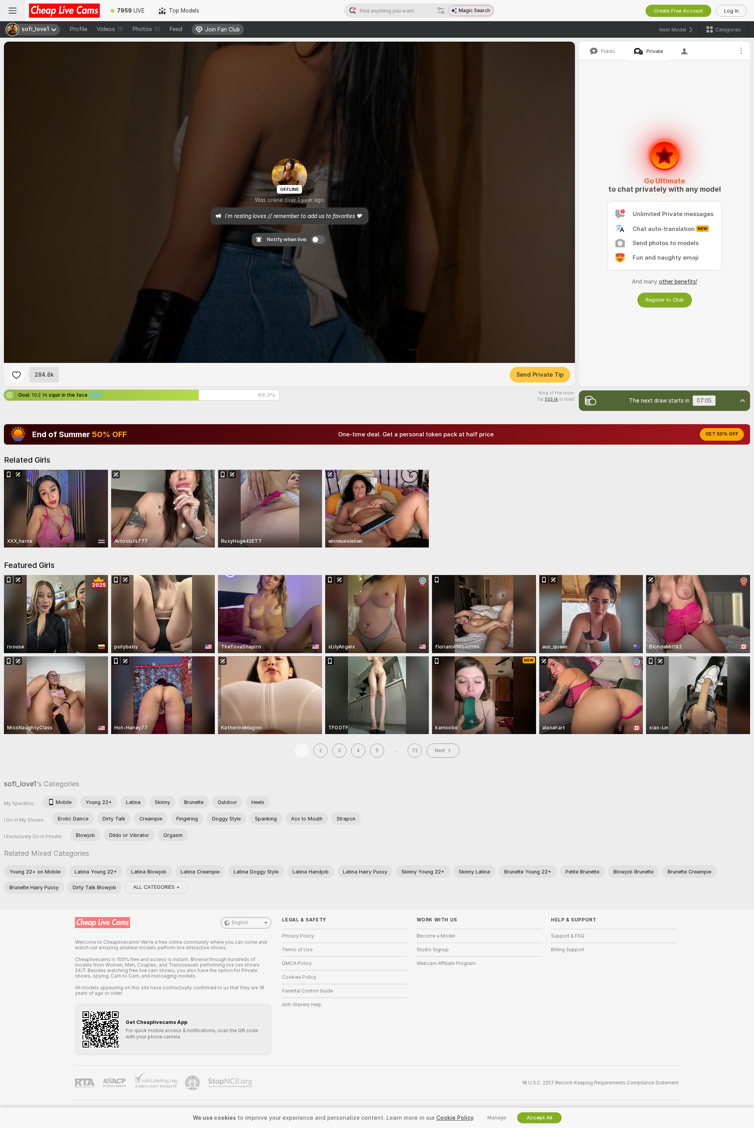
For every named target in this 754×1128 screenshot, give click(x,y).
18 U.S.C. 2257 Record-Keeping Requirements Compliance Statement (600, 1083)
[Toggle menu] (12, 10)
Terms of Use (297, 949)
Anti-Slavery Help (302, 1004)
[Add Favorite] (16, 375)
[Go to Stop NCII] (231, 1083)
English (240, 922)
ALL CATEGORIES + (156, 887)
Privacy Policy (298, 936)
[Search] (441, 10)
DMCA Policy (297, 963)
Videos (110, 29)
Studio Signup (433, 949)
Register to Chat (665, 300)
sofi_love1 (20, 784)
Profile (78, 29)
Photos (146, 29)
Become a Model (436, 936)
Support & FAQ (567, 936)
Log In (731, 11)
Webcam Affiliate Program (446, 963)
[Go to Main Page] (64, 10)
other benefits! (678, 281)
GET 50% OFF (721, 434)
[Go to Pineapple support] (193, 1082)
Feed (175, 29)
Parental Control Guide (307, 991)
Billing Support (567, 949)
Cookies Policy (299, 977)
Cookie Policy (454, 1118)
